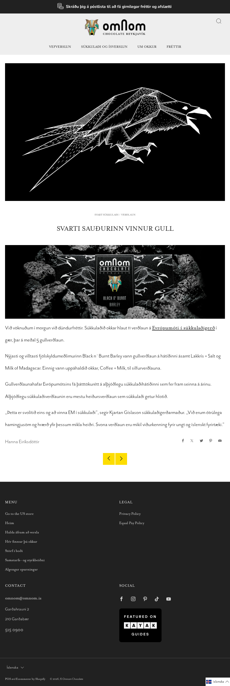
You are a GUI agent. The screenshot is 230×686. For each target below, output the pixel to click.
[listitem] (115, 6)
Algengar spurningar (21, 569)
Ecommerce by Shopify (30, 679)
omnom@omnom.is (23, 598)
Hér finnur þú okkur (21, 542)
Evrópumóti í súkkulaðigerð (183, 328)
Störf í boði (14, 551)
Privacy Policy (130, 514)
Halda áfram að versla (22, 532)
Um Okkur (147, 47)
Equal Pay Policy (131, 523)
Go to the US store (19, 514)
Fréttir (174, 47)
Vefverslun (60, 47)
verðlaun (128, 215)
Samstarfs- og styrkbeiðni (25, 560)
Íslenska (12, 667)
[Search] (219, 21)
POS (8, 679)
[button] (218, 682)
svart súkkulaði (106, 215)
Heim (9, 523)
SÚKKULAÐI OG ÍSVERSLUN (104, 47)
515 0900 (14, 630)
